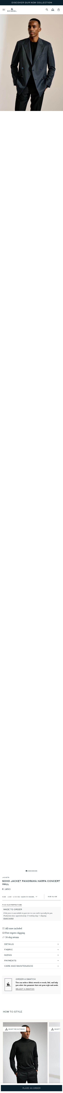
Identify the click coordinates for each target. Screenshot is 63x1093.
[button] (46, 9)
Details (9, 944)
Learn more (8, 918)
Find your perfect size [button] (12, 905)
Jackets (5, 877)
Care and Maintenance (18, 966)
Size (4, 896)
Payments (10, 960)
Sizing (8, 955)
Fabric (8, 950)
